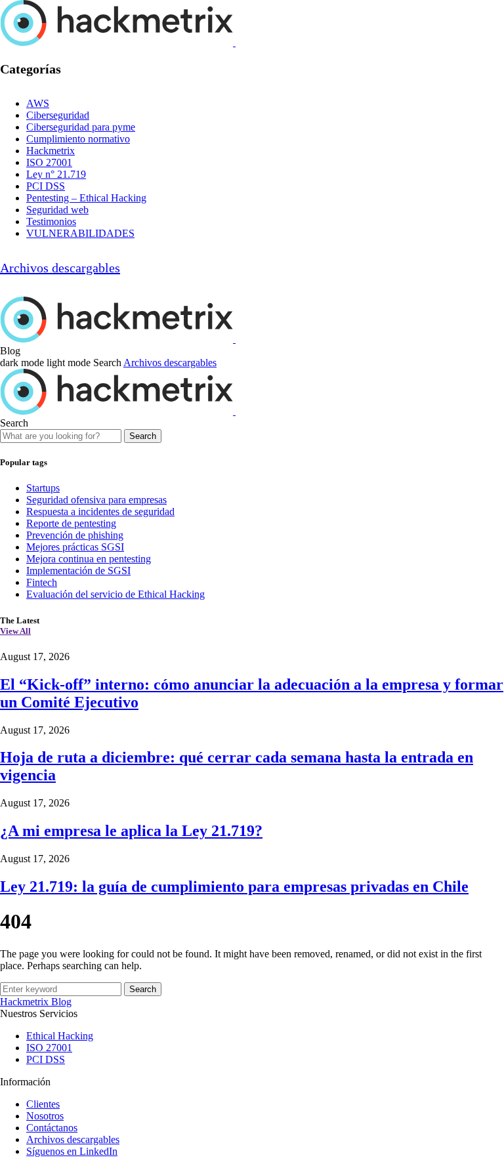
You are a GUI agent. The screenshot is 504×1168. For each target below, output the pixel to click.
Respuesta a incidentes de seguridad (100, 511)
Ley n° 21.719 (56, 174)
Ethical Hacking (59, 1035)
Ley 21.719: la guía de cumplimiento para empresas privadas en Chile (234, 886)
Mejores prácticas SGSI (75, 547)
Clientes (43, 1104)
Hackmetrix (50, 150)
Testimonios (51, 221)
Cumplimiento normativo (78, 138)
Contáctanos (51, 1127)
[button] (46, 362)
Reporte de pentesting (71, 523)
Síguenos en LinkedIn (71, 1151)
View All (15, 631)
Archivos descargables (60, 268)
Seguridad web (57, 209)
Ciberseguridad (57, 115)
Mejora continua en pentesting (88, 558)
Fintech (41, 582)
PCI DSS (45, 186)
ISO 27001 (49, 162)
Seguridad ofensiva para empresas (96, 499)
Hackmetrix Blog (36, 1001)
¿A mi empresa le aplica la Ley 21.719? (131, 830)
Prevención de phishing (74, 535)
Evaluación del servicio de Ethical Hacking (115, 594)
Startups (43, 487)
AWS (37, 103)
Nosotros (45, 1115)
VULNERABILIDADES (80, 233)
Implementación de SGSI (78, 570)
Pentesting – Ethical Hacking (86, 197)
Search (142, 436)
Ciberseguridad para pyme (80, 127)
